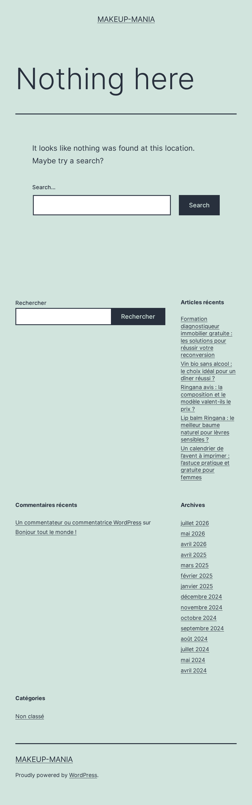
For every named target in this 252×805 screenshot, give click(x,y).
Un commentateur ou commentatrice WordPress (78, 522)
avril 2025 (194, 555)
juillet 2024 (195, 649)
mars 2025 (195, 565)
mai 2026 (193, 533)
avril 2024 (194, 670)
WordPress (83, 775)
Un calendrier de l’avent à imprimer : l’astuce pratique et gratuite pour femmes (205, 462)
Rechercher (30, 303)
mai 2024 (193, 660)
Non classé (29, 716)
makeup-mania (126, 19)
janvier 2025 (197, 586)
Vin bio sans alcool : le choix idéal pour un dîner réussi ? (208, 371)
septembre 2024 (202, 628)
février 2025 (197, 575)
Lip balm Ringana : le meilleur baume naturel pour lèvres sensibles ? (207, 429)
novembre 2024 (201, 607)
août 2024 (194, 639)
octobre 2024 (199, 618)
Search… (44, 187)
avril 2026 (194, 544)
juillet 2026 (195, 523)
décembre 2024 (201, 596)
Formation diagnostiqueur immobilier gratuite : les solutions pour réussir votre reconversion (206, 337)
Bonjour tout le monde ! (46, 532)
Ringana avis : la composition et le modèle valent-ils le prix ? (206, 398)
